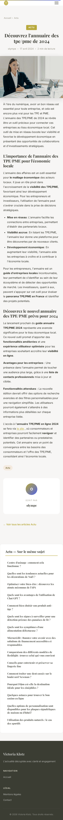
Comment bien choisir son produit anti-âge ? (29, 607)
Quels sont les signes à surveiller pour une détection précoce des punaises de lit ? (31, 618)
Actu (16, 18)
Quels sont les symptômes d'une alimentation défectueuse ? (25, 628)
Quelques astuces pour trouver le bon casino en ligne (28, 696)
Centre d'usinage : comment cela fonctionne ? (25, 564)
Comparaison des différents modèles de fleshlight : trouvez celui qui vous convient (31, 653)
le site (20, 428)
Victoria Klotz (14, 754)
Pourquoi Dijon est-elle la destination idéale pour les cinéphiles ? (28, 686)
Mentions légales (12, 794)
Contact (7, 800)
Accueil (7, 18)
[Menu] (56, 2)
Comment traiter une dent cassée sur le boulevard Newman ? (29, 675)
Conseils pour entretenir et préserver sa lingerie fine (30, 664)
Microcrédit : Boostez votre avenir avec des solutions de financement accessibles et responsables (31, 641)
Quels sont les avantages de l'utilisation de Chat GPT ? (31, 596)
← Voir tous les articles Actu (19, 524)
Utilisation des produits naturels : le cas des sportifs (29, 721)
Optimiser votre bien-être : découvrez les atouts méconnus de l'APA (30, 585)
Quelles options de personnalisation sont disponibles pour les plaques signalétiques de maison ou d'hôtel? (31, 709)
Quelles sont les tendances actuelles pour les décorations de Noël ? (30, 575)
